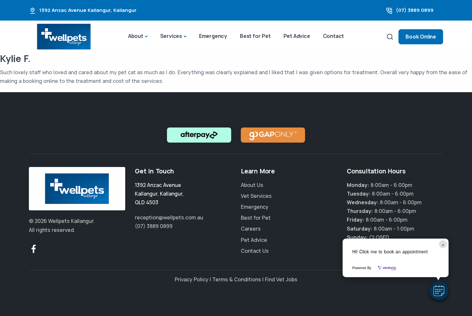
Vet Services (256, 195)
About (135, 36)
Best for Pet (255, 36)
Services (171, 36)
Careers (251, 228)
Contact (333, 36)
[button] (439, 290)
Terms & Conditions (236, 279)
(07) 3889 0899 (414, 10)
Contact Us (255, 250)
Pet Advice (297, 36)
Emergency (213, 36)
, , (159, 193)
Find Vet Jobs (281, 279)
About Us (252, 185)
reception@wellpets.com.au (169, 217)
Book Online (421, 36)
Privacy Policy (191, 279)
